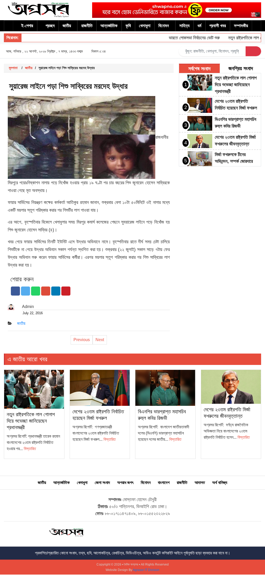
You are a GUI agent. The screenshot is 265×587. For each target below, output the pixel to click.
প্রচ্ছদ (50, 25)
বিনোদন (163, 25)
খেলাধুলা (144, 25)
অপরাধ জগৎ (125, 482)
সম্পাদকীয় (241, 25)
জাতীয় (67, 25)
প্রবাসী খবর (217, 25)
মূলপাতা (13, 68)
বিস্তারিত (30, 448)
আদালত (200, 482)
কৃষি (128, 25)
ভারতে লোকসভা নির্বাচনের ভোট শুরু (187, 37)
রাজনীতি (86, 25)
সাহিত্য (184, 25)
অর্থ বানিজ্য (219, 482)
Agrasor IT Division (146, 570)
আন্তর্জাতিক (108, 25)
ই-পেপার (27, 25)
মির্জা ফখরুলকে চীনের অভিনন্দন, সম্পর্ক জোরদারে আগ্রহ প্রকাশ (234, 161)
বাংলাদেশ (164, 482)
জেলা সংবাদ (102, 482)
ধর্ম (199, 25)
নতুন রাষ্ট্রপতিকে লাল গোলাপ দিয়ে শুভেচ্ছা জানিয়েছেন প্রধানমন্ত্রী (236, 84)
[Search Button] (253, 51)
